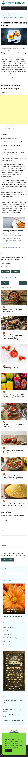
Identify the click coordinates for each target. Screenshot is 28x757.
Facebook (2, 277)
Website (3, 545)
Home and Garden (8, 627)
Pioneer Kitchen (7, 634)
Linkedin (11, 277)
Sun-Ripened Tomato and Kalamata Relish (12, 310)
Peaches (16, 271)
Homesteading (7, 644)
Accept (8, 750)
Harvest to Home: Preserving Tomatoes (13, 425)
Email (3, 538)
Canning (6, 271)
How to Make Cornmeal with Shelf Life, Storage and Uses (13, 504)
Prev (5, 283)
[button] (4, 616)
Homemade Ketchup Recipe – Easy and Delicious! (13, 451)
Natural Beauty (7, 631)
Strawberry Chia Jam (10, 368)
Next (22, 283)
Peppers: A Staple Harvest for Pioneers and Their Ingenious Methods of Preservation (14, 396)
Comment (4, 520)
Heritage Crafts (7, 641)
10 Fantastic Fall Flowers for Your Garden (13, 611)
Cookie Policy (14, 747)
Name (3, 530)
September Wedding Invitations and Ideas (13, 715)
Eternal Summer (7, 706)
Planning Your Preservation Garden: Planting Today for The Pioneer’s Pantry (13, 337)
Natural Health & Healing (10, 638)
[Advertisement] (14, 109)
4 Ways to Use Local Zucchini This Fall (13, 721)
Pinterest (15, 277)
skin (9, 145)
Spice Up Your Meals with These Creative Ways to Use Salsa (13, 478)
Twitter (7, 277)
